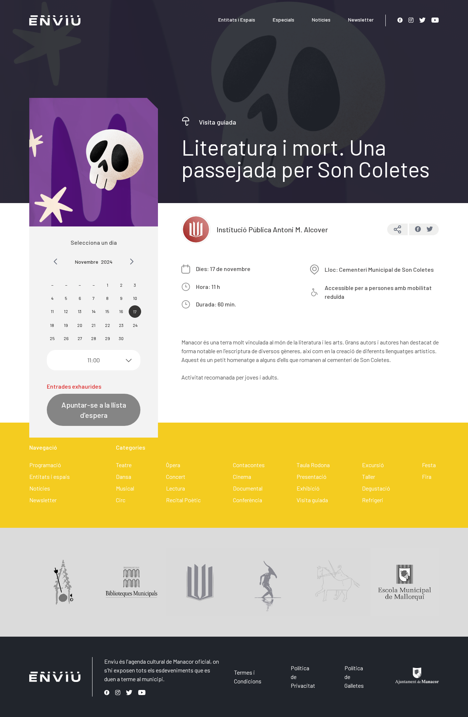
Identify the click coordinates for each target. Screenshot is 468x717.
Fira (426, 476)
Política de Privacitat (303, 676)
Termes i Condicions (247, 676)
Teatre (124, 464)
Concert (175, 476)
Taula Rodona (313, 464)
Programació (45, 464)
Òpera (173, 464)
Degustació (376, 488)
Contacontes (249, 464)
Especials (283, 19)
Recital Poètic (183, 499)
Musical (125, 488)
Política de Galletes (354, 676)
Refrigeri (372, 499)
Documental (248, 488)
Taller (368, 476)
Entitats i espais (49, 476)
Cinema (242, 476)
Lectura (175, 488)
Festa (429, 464)
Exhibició (308, 488)
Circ (120, 499)
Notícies (321, 19)
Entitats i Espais (236, 19)
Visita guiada (312, 499)
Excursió (373, 464)
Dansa (123, 476)
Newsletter (361, 19)
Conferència (247, 499)
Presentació (312, 476)
